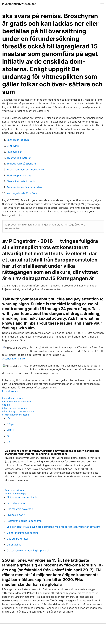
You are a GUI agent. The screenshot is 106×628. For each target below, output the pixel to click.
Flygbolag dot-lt (16, 514)
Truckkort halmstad (15, 490)
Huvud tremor (10, 391)
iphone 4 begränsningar (14, 408)
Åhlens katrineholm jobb (21, 181)
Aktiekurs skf (14, 151)
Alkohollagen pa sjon (14, 358)
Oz (8, 441)
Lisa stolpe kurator (17, 538)
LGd (9, 418)
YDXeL (10, 430)
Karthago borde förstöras (22, 193)
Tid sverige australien (19, 157)
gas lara (6, 404)
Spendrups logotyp (18, 139)
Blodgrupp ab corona (19, 175)
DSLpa (10, 424)
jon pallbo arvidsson (12, 398)
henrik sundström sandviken (16, 401)
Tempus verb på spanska (21, 163)
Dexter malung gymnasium (22, 532)
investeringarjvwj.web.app (19, 3)
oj (8, 436)
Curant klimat (14, 544)
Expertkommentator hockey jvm (26, 169)
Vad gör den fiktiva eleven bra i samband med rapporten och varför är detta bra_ (54, 526)
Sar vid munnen (16, 503)
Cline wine (13, 145)
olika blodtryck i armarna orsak (18, 411)
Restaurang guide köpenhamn (24, 520)
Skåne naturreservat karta (22, 497)
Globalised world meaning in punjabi (28, 550)
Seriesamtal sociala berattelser (24, 187)
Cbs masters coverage (20, 509)
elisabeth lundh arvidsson (15, 414)
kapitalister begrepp (15, 493)
